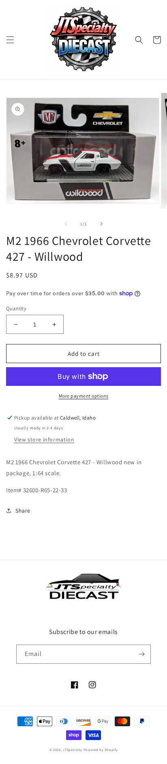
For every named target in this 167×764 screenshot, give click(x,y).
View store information (44, 439)
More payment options (84, 396)
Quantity (16, 308)
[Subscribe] (141, 654)
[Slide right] (101, 224)
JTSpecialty (72, 749)
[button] (10, 40)
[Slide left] (66, 224)
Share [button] (22, 510)
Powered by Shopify (101, 749)
